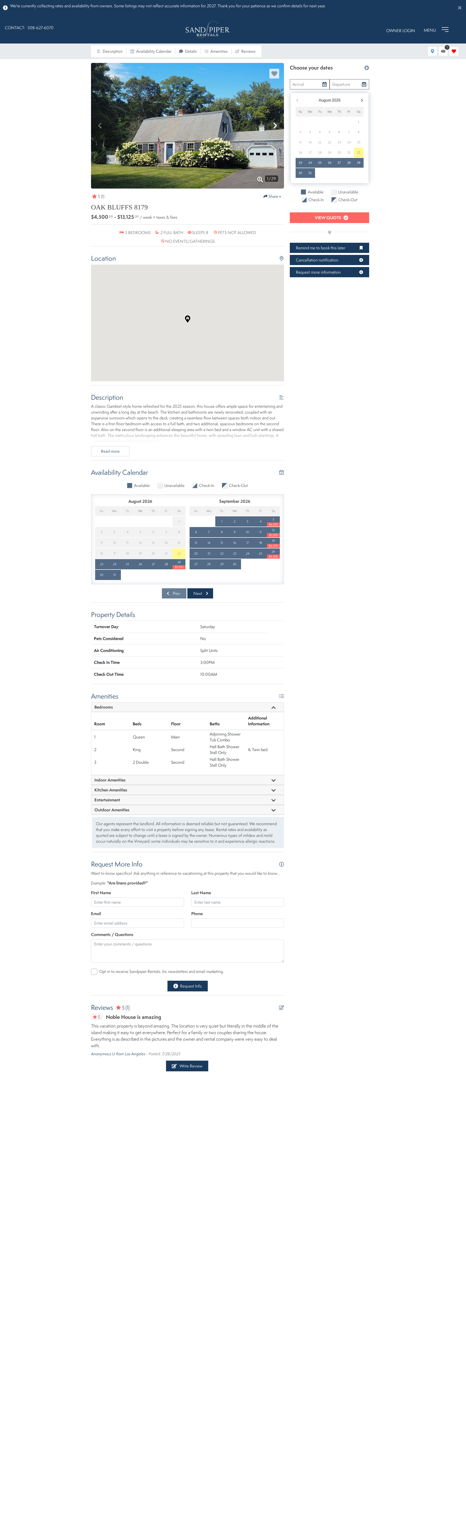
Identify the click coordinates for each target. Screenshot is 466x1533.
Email (96, 913)
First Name (101, 892)
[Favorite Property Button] (274, 73)
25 (320, 163)
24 (310, 163)
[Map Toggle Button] (432, 51)
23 (300, 163)
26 (329, 163)
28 (349, 163)
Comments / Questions (112, 934)
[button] (100, 125)
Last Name (201, 892)
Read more (110, 451)
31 (310, 173)
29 (358, 163)
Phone (197, 913)
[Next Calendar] (362, 100)
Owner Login (400, 30)
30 (300, 173)
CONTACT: (15, 27)
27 (339, 163)
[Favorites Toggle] (453, 51)
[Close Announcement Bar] (459, 7)
